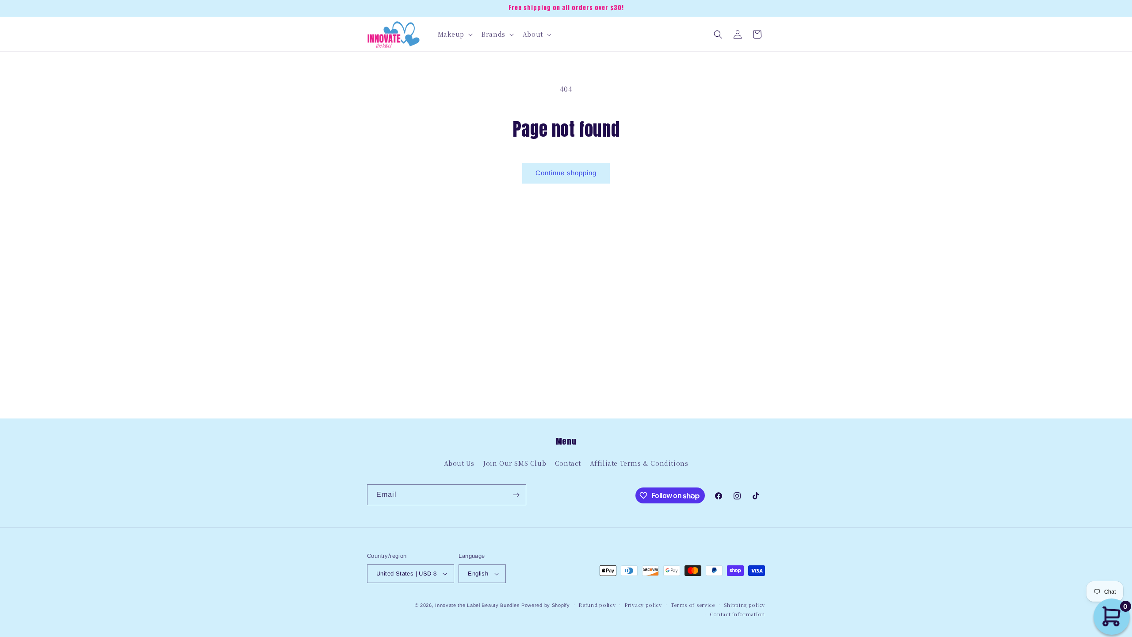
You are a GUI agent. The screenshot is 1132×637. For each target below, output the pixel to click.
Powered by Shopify (545, 605)
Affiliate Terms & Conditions (639, 463)
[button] (454, 34)
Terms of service (693, 604)
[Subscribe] (516, 494)
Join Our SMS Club (514, 463)
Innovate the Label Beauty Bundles (477, 605)
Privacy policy (643, 604)
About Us (459, 463)
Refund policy (597, 604)
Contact (568, 463)
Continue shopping (566, 173)
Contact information (737, 614)
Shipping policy (744, 604)
